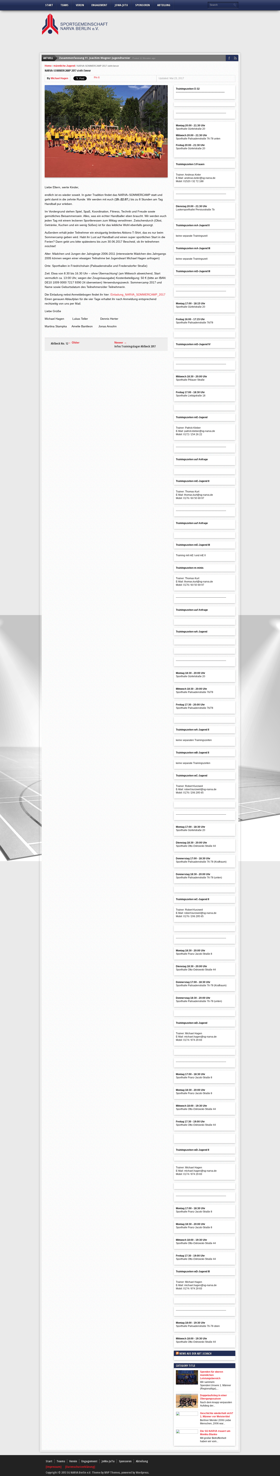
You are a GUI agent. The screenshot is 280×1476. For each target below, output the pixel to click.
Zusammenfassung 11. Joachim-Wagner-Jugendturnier (94, 58)
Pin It (96, 77)
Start (49, 5)
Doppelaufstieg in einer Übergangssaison (213, 1397)
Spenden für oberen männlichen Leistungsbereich (211, 1375)
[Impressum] (54, 1467)
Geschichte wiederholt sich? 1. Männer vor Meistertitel (216, 1415)
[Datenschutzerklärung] (80, 1467)
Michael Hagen (59, 78)
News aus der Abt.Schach (195, 1353)
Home (48, 65)
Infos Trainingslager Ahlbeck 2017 (135, 346)
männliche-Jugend (64, 65)
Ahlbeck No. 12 (59, 343)
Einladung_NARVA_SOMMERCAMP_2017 (137, 294)
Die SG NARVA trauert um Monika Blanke (215, 1433)
